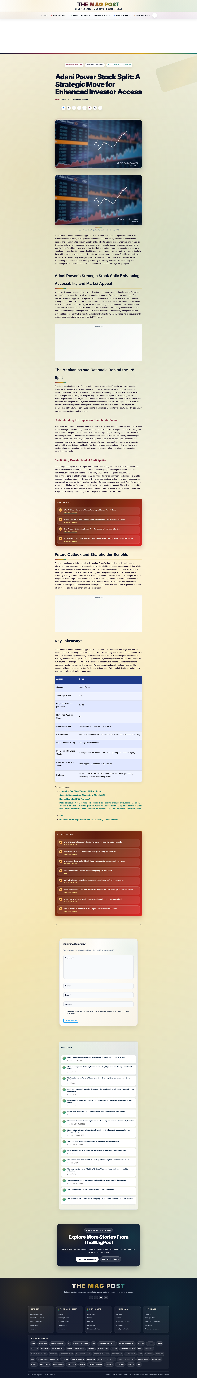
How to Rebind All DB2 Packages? (74, 799)
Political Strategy (106, 1359)
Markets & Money (80, 15)
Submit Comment (71, 1021)
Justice (65, 1359)
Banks (82, 1364)
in (101, 1297)
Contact (166, 1374)
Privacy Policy (150, 1318)
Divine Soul (91, 1325)
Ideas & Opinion (101, 15)
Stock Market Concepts (48, 1359)
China (159, 1343)
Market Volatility (38, 1354)
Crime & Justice (64, 1321)
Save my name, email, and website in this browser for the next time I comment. (98, 1012)
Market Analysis (57, 1343)
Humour (90, 1321)
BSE (32, 1359)
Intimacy (119, 1314)
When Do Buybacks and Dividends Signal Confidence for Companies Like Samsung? (94, 519)
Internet (149, 1349)
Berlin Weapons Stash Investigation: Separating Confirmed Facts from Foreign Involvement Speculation (100, 1090)
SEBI (139, 1364)
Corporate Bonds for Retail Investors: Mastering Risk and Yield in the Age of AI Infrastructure (98, 538)
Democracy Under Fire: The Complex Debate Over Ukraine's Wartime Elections (96, 1112)
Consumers (45, 1364)
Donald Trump (58, 1349)
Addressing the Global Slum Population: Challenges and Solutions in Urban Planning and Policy (99, 1101)
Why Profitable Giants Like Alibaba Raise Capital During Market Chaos (90, 510)
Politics (61, 1314)
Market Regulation (126, 1359)
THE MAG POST (98, 4)
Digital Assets (78, 1359)
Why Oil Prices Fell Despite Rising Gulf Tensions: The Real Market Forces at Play (93, 842)
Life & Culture (142, 15)
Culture (44, 1349)
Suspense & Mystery (123, 1321)
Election (91, 1359)
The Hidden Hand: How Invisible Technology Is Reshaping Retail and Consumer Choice (98, 1160)
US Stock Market (83, 1354)
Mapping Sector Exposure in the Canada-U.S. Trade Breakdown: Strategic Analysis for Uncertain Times (98, 1131)
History (89, 1318)
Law (139, 1349)
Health (131, 1364)
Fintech (34, 1349)
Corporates (34, 1325)
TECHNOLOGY (72, 1163)
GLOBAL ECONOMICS (70, 845)
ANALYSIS (67, 873)
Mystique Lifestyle (93, 1329)
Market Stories (110, 1259)
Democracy (156, 1359)
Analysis (33, 1329)
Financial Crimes (128, 1349)
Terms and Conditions (152, 1321)
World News (62, 1325)
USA (93, 1343)
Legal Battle (58, 1364)
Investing (43, 1343)
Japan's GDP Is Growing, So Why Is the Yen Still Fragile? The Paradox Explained (93, 899)
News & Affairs (59, 15)
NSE (140, 1354)
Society (53, 1354)
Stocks (91, 1349)
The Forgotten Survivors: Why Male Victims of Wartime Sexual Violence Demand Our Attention (98, 1170)
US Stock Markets (36, 1314)
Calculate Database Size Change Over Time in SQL (82, 795)
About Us (148, 1314)
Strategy (120, 1364)
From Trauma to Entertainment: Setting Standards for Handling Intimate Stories (96, 1150)
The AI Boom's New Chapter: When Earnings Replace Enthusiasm (88, 871)
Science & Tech (122, 15)
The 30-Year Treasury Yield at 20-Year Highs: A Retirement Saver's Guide (90, 909)
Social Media (143, 1359)
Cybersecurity (66, 1354)
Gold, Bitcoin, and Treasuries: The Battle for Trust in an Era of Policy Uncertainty (94, 880)
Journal (118, 1318)
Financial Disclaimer (152, 1329)
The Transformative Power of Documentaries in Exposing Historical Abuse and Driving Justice (98, 1079)
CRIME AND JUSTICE (76, 1124)
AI (68, 1343)
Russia (34, 1364)
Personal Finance (101, 1354)
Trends (150, 1343)
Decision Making (95, 1364)
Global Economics (36, 1321)
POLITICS (71, 1115)
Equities (159, 1354)
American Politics (126, 1343)
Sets (61, 816)
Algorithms (103, 1349)
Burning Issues (63, 1318)
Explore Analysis (87, 1259)
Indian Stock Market (75, 1349)
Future (141, 1343)
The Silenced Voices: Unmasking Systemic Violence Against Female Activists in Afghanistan (100, 1121)
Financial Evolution (107, 1343)
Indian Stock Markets (37, 1318)
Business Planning (80, 1343)
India (33, 1343)
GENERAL (71, 1083)
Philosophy (91, 1314)
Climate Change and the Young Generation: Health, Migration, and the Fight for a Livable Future (100, 1068)
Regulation (117, 1354)
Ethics (114, 1349)
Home (45, 15)
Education (71, 1364)
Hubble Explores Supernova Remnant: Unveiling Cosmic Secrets (88, 819)
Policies (148, 1354)
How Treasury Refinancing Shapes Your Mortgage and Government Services (92, 529)
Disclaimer (148, 1325)
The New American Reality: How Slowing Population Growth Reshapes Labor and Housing (99, 1199)
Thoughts (61, 1329)
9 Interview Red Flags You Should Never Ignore (80, 791)
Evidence (109, 1364)
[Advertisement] (98, 36)
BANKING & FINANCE (80, 99)
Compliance (130, 1354)
